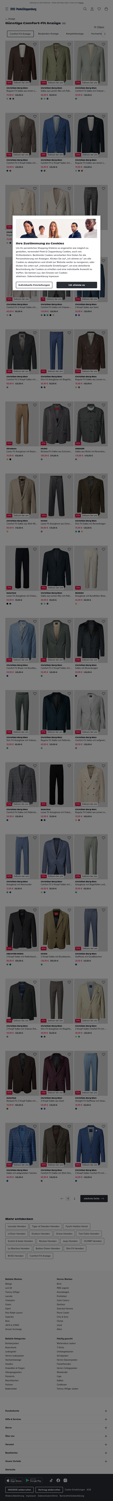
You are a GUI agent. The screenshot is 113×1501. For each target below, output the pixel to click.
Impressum (54, 276)
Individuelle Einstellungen (34, 285)
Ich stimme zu (77, 285)
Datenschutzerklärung (37, 276)
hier (39, 273)
